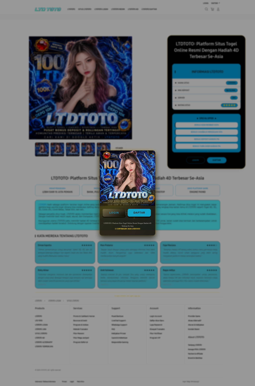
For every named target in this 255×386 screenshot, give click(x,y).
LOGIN (114, 212)
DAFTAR (139, 212)
